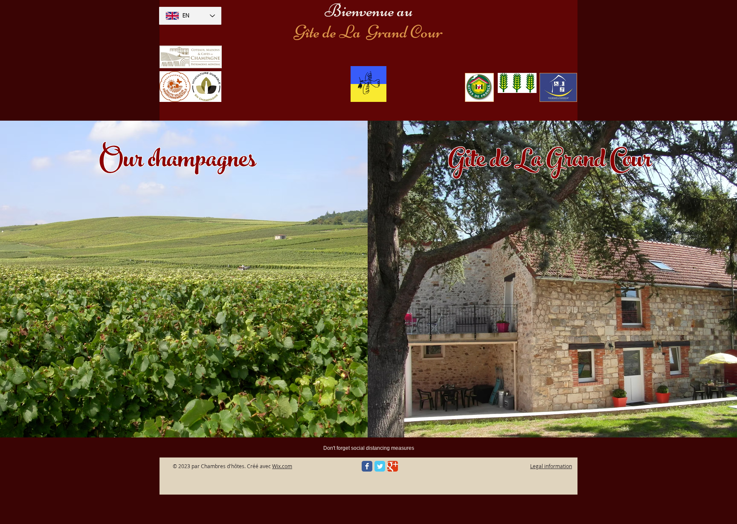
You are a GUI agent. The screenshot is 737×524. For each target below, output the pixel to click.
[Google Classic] (392, 466)
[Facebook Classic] (367, 466)
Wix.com (282, 466)
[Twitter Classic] (379, 466)
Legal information (551, 466)
